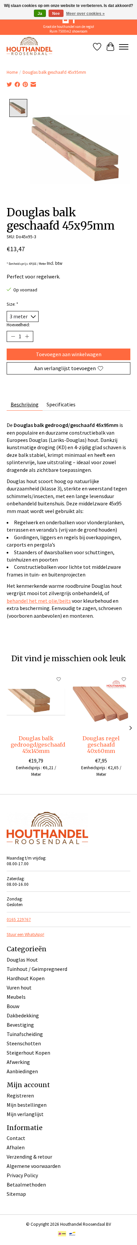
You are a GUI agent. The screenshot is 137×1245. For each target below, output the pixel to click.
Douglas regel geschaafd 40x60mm (101, 744)
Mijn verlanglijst (25, 1114)
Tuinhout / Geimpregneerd (37, 969)
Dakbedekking (23, 1015)
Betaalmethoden (26, 1184)
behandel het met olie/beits (39, 600)
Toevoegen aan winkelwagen (68, 354)
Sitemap (16, 1194)
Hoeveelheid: (18, 325)
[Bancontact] (72, 1234)
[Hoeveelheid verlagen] (13, 336)
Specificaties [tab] (61, 404)
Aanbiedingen (22, 1071)
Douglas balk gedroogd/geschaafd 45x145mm (38, 744)
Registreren (20, 1095)
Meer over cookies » (85, 13)
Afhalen (16, 1147)
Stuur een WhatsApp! (25, 934)
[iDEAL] (62, 1234)
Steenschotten (24, 1043)
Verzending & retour (29, 1156)
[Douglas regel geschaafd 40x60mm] (101, 702)
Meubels (16, 996)
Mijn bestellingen (27, 1104)
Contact (16, 1138)
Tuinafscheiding (25, 1034)
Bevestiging (20, 1024)
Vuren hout (19, 987)
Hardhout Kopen (26, 978)
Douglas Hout (22, 959)
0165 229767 (19, 919)
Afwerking (18, 1062)
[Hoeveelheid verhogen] (27, 336)
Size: (12, 304)
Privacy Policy (22, 1175)
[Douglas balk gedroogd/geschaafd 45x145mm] (36, 702)
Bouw (13, 1006)
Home (12, 72)
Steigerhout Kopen (28, 1052)
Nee (56, 13)
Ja (40, 13)
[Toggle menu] (123, 46)
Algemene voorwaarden (34, 1166)
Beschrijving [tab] (25, 404)
